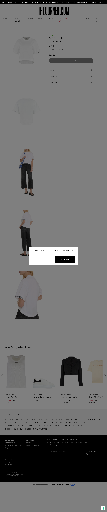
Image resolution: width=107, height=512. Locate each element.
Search (101, 2)
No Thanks (42, 259)
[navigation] (9, 2)
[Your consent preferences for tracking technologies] (103, 508)
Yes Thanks (65, 259)
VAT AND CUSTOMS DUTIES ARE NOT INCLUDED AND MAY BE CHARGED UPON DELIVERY (53, 2)
